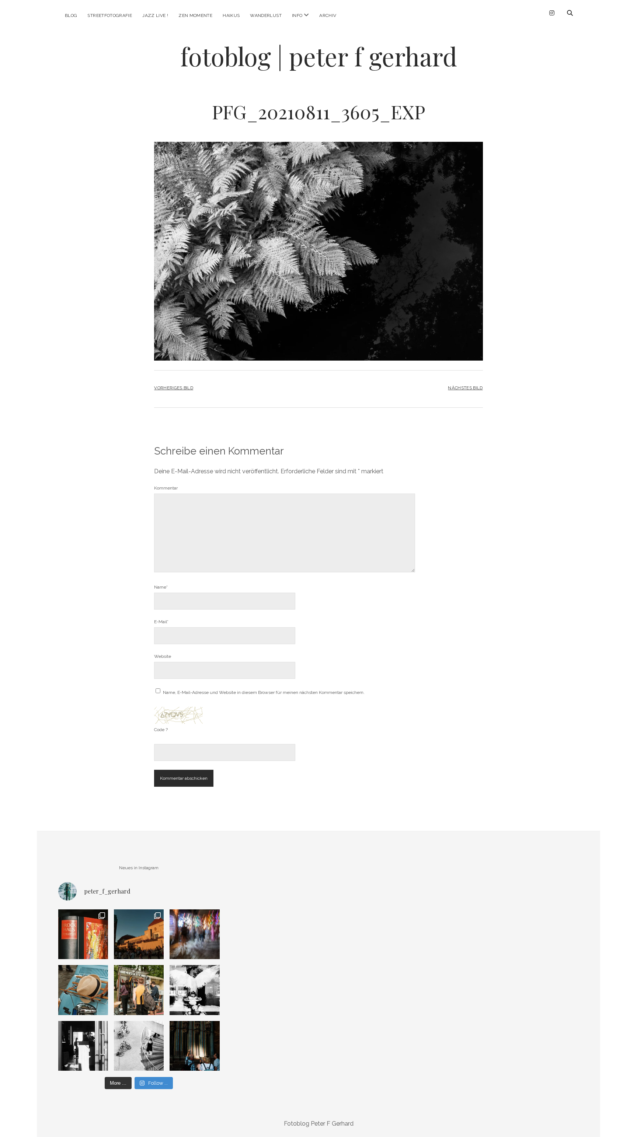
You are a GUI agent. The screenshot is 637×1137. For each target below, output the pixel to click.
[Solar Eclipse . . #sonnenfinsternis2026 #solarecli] (139, 934)
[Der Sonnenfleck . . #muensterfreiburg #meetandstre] (194, 1046)
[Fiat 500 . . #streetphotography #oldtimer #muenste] (83, 990)
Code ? (161, 729)
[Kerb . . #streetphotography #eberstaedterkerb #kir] (194, 934)
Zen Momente (195, 15)
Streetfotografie (109, 15)
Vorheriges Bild (173, 387)
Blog (71, 15)
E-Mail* (161, 621)
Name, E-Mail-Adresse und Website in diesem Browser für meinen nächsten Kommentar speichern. (264, 692)
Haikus (231, 15)
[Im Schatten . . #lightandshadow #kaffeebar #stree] (83, 1046)
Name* (161, 587)
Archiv (327, 15)
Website (162, 656)
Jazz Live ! (155, 15)
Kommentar (166, 488)
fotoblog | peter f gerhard (318, 56)
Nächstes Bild (465, 387)
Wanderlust (266, 15)
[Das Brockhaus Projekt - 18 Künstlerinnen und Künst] (83, 934)
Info (297, 15)
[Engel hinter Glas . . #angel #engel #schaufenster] (194, 990)
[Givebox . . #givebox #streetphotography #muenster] (139, 990)
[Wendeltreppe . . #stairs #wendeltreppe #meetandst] (139, 1046)
